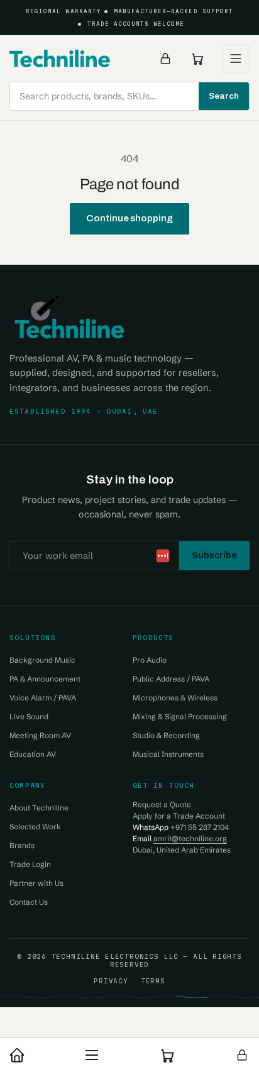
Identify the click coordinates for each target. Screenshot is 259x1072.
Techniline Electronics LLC (115, 956)
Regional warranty (63, 11)
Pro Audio (150, 660)
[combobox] (129, 96)
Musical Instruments (168, 754)
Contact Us (28, 902)
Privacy (111, 981)
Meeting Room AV (40, 735)
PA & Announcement (44, 678)
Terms (153, 981)
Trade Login (30, 864)
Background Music (42, 660)
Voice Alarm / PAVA (42, 697)
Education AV (32, 754)
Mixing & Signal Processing (180, 716)
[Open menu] (236, 58)
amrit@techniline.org (190, 838)
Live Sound (28, 716)
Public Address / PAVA (171, 678)
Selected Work (35, 826)
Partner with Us (36, 883)
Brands (22, 845)
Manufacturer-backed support (173, 11)
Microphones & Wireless (175, 697)
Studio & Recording (166, 735)
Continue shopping (129, 218)
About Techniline (39, 807)
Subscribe (214, 555)
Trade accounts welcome (136, 24)
